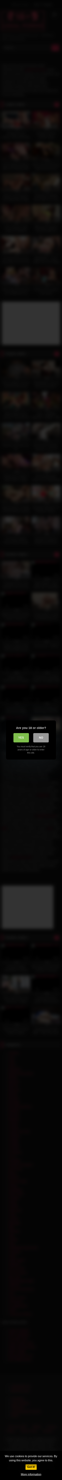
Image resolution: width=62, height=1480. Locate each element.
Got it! (31, 1466)
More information (31, 1474)
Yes (21, 737)
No (41, 737)
